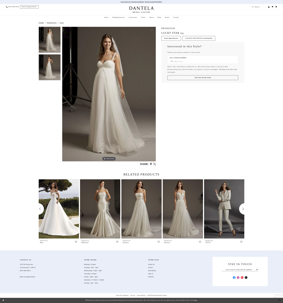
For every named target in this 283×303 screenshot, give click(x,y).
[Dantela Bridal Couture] (141, 10)
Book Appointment (171, 38)
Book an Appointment (153, 2)
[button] (269, 7)
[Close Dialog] (3, 300)
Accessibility (141, 295)
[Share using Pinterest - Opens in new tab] (151, 164)
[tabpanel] (50, 40)
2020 (62, 23)
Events (150, 267)
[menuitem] (12, 7)
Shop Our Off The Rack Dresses (132, 2)
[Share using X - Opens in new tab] (154, 164)
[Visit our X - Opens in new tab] (246, 277)
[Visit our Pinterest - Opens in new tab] (242, 277)
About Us (151, 264)
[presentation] (59, 209)
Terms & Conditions (122, 295)
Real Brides (152, 270)
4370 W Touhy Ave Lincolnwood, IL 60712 (28, 266)
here (195, 300)
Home (41, 23)
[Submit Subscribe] (257, 269)
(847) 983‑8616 (25, 270)
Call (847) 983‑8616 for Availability (198, 38)
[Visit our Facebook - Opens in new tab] (234, 277)
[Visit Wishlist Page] (272, 7)
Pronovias (52, 23)
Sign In (150, 274)
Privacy (132, 295)
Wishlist (151, 277)
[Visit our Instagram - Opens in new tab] (238, 277)
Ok (279, 300)
